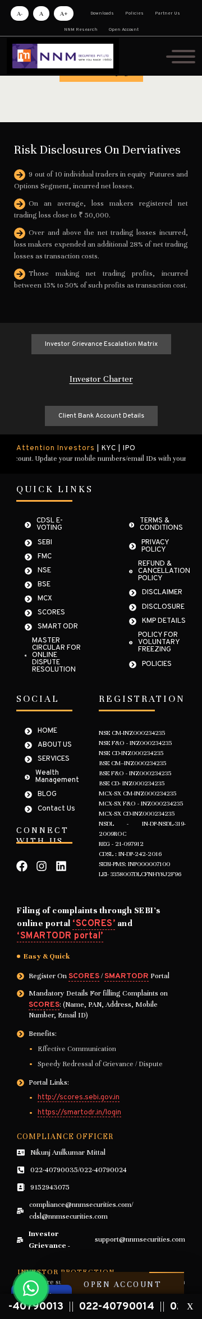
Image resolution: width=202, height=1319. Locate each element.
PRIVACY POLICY (155, 546)
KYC (109, 449)
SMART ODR (58, 627)
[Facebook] (21, 866)
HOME (47, 731)
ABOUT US (55, 745)
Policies (134, 13)
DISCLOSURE (163, 607)
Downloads (102, 13)
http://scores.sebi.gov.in (79, 1098)
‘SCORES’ (93, 923)
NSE (44, 571)
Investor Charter (101, 379)
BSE (44, 585)
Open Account (124, 30)
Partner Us (167, 13)
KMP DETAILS (164, 621)
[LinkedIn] (61, 866)
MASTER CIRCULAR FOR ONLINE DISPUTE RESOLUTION (56, 655)
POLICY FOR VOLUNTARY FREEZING (159, 643)
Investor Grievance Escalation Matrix (101, 344)
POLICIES (157, 664)
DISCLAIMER (162, 592)
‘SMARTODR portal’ (60, 936)
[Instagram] (41, 866)
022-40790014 (105, 1306)
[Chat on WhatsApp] (31, 1288)
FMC (45, 557)
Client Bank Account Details (101, 415)
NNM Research (81, 30)
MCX (45, 599)
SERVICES (54, 759)
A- (19, 13)
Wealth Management (57, 777)
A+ (63, 13)
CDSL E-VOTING (49, 524)
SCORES (51, 613)
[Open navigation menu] (180, 56)
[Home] (63, 56)
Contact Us (56, 809)
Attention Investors (55, 449)
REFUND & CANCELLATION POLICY (164, 571)
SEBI (45, 543)
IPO (129, 449)
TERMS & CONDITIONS (161, 524)
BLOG (47, 794)
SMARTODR (126, 976)
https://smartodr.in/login (79, 1113)
